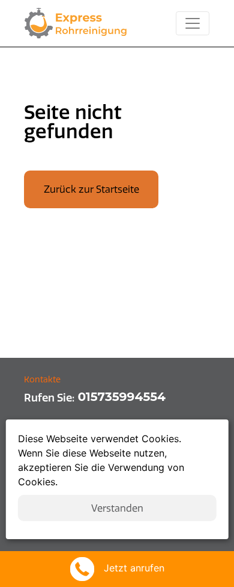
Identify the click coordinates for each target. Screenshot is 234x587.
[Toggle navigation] (192, 23)
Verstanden (117, 508)
